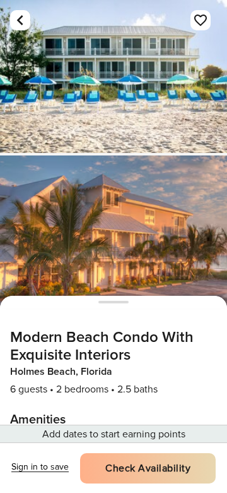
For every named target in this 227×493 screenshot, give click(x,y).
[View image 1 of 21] (113, 76)
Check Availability (147, 468)
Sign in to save (40, 466)
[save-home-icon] (200, 20)
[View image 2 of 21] (113, 231)
